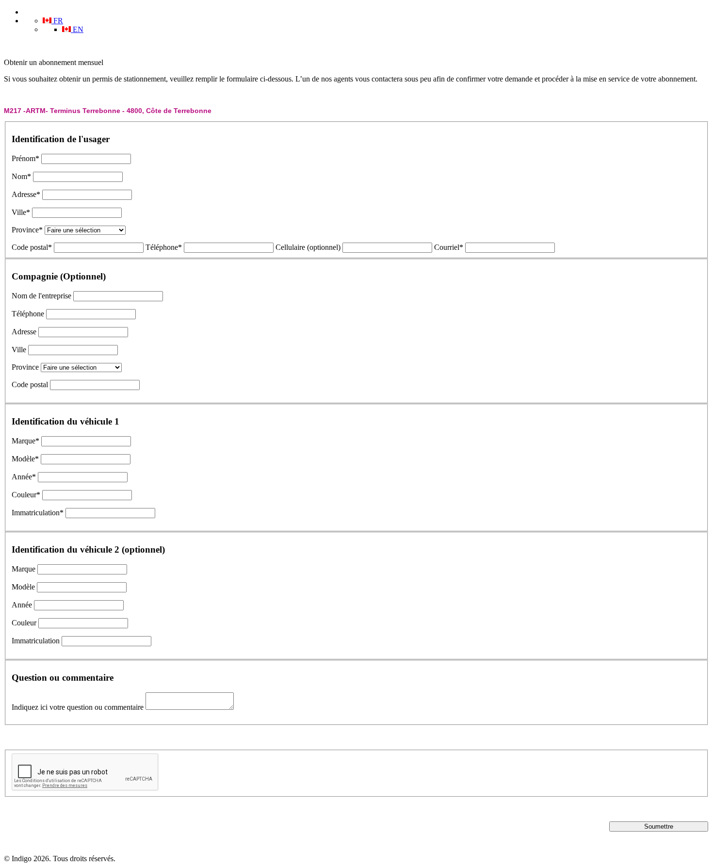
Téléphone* (164, 247)
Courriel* (448, 247)
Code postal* (32, 247)
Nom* (21, 176)
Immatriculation (36, 641)
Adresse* (26, 194)
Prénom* (25, 158)
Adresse (24, 331)
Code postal (30, 384)
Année (22, 605)
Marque (23, 569)
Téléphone (28, 314)
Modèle (23, 587)
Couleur (24, 623)
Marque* (25, 441)
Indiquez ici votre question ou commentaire (78, 707)
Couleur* (26, 495)
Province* (27, 230)
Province (25, 367)
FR (57, 20)
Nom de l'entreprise (41, 296)
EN (77, 29)
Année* (24, 477)
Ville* (21, 212)
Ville (19, 349)
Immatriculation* (38, 512)
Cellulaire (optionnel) (307, 247)
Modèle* (25, 459)
